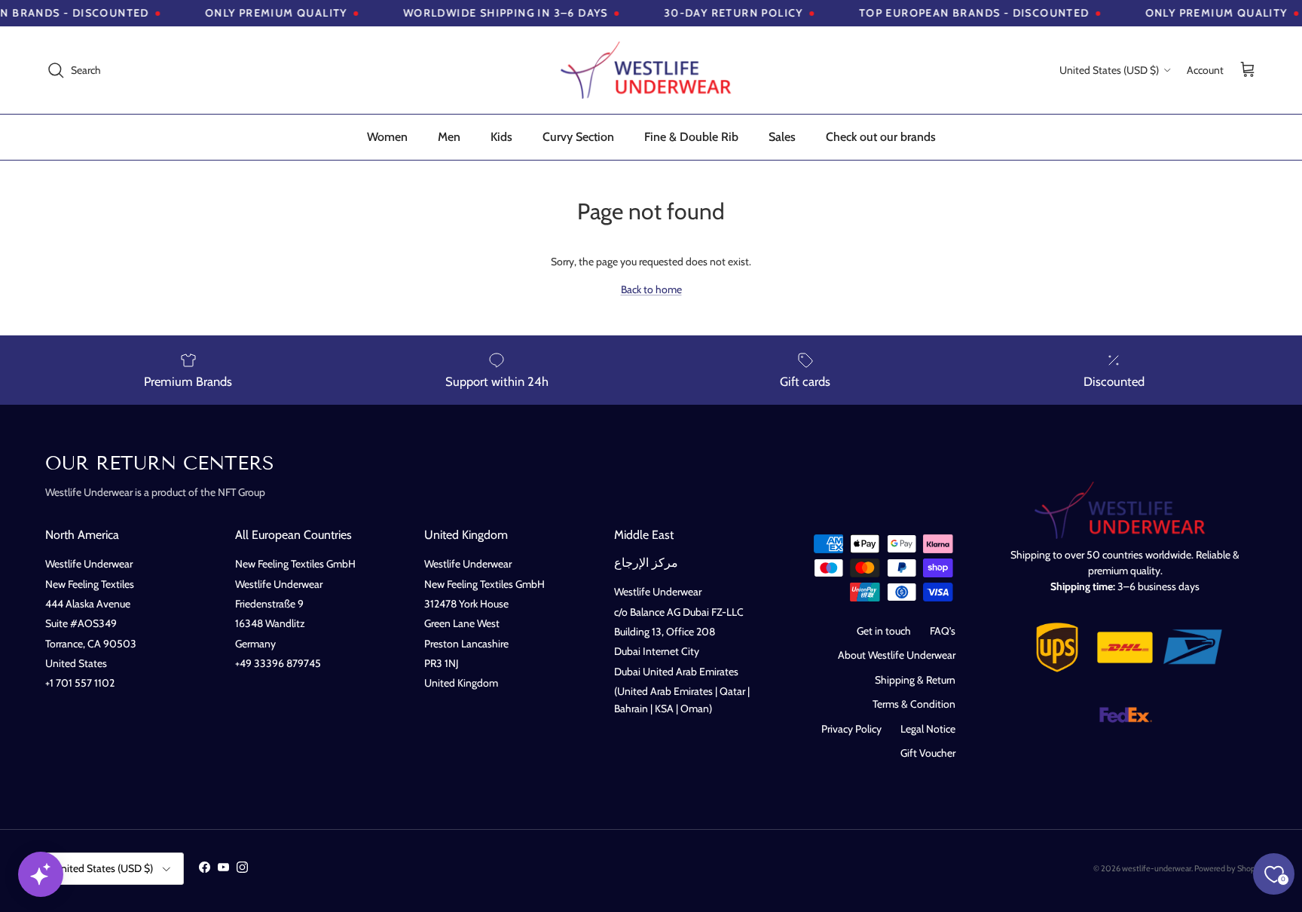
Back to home (651, 289)
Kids (501, 137)
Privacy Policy (851, 729)
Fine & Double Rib (691, 137)
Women (387, 137)
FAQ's (942, 631)
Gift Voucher (927, 753)
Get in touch (884, 631)
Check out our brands (881, 137)
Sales (782, 137)
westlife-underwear (1156, 868)
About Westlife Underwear (896, 655)
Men (449, 137)
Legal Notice (927, 729)
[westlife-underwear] (651, 70)
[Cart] (1248, 70)
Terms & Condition (914, 704)
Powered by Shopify (1229, 868)
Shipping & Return (915, 680)
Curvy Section (578, 137)
